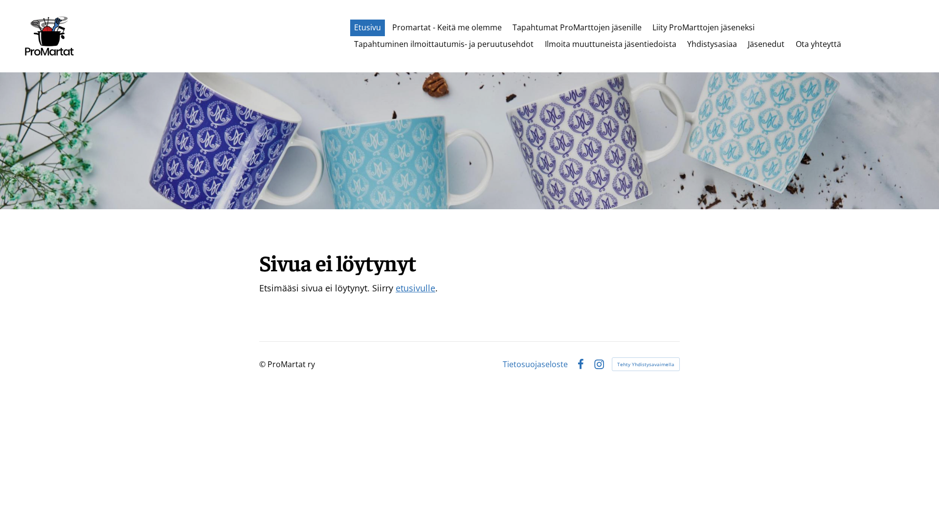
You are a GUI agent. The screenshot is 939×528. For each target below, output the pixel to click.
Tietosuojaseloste (535, 364)
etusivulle (415, 288)
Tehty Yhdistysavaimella (645, 364)
